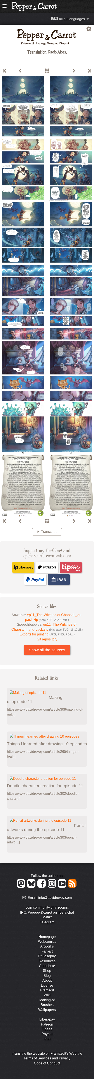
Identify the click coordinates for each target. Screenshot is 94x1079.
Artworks (47, 946)
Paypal (47, 1034)
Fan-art (47, 951)
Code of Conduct (47, 1063)
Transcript (48, 532)
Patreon (47, 1024)
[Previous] (20, 71)
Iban (47, 1039)
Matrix (47, 917)
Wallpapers (47, 1010)
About (47, 980)
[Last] (89, 71)
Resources (47, 961)
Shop (47, 971)
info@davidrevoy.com (55, 898)
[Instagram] (52, 886)
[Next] (74, 71)
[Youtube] (63, 886)
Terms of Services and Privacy (47, 1058)
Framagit (47, 990)
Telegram (47, 922)
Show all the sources (47, 650)
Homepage (47, 937)
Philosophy (47, 956)
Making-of (47, 1000)
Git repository (47, 639)
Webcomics (47, 941)
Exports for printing (47, 634)
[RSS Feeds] (72, 886)
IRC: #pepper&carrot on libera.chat (47, 912)
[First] (5, 71)
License (47, 985)
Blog (47, 976)
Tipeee (47, 1029)
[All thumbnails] (47, 71)
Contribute (47, 966)
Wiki (47, 995)
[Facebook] (42, 886)
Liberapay (47, 1019)
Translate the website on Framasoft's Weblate (47, 1053)
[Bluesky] (32, 886)
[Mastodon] (21, 886)
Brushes (47, 1005)
